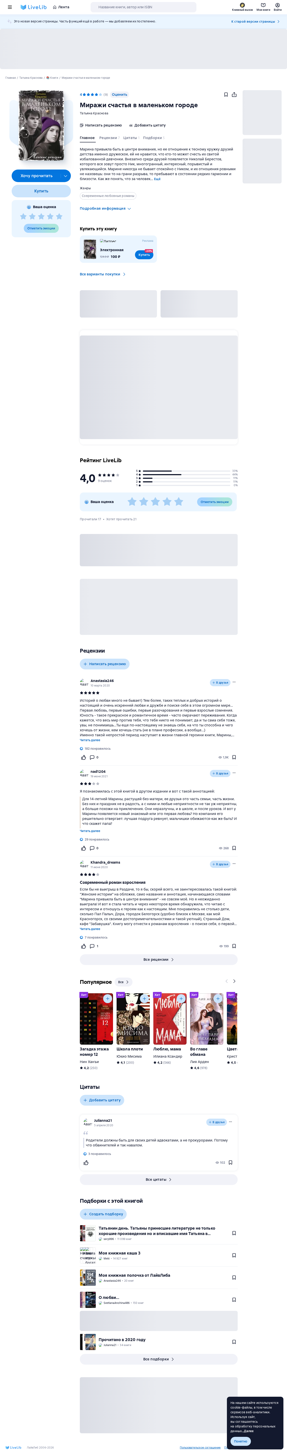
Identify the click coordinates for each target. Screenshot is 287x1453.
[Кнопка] (226, 981)
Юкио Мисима (129, 1056)
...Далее (248, 1431)
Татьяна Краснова (94, 113)
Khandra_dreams (105, 862)
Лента (63, 7)
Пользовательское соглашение (200, 1447)
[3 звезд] (41, 216)
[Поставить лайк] (83, 757)
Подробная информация (103, 208)
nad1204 (98, 771)
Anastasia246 (102, 680)
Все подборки (156, 1359)
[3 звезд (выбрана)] (92, 94)
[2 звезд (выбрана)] (88, 94)
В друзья (222, 682)
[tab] (88, 138)
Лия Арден (199, 1061)
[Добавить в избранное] (226, 94)
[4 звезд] (50, 216)
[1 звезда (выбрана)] (84, 94)
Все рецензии (156, 959)
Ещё (157, 179)
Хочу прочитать (37, 175)
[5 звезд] (59, 216)
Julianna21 (103, 1120)
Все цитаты (156, 1179)
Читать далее (90, 740)
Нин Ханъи (89, 1061)
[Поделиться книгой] (234, 94)
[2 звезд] (32, 216)
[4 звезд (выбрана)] (96, 94)
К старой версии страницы (253, 22)
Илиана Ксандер (167, 1056)
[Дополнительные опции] (66, 176)
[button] (41, 125)
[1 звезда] (23, 216)
